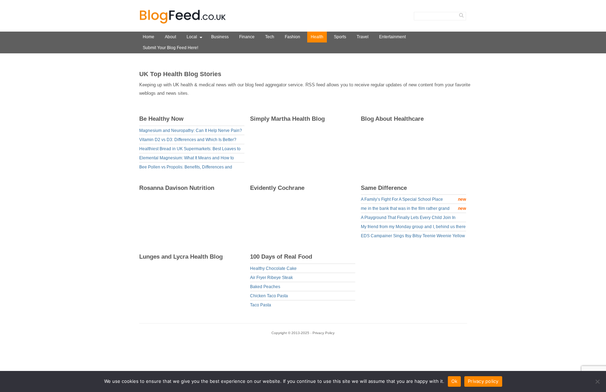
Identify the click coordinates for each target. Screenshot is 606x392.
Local (192, 36)
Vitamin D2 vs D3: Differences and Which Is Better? (187, 139)
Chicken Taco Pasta (269, 295)
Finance (247, 36)
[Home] (183, 23)
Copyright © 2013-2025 (290, 333)
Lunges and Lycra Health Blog (181, 256)
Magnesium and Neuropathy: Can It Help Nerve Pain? (190, 130)
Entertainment (392, 36)
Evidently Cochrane (277, 188)
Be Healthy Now (161, 118)
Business (220, 36)
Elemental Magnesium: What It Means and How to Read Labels (186, 158)
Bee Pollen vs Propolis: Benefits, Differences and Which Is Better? (185, 168)
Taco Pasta (260, 305)
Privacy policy (483, 381)
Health (317, 36)
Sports (340, 36)
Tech (269, 36)
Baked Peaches (265, 286)
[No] (597, 381)
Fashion (292, 36)
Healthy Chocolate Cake (273, 268)
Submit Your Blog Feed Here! (170, 47)
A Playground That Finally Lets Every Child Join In (408, 217)
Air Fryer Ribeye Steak (271, 277)
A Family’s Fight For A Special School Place (413, 199)
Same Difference (384, 188)
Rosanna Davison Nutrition (176, 188)
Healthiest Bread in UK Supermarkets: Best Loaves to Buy (190, 149)
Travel (363, 36)
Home (148, 36)
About (170, 36)
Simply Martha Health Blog (287, 118)
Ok (454, 381)
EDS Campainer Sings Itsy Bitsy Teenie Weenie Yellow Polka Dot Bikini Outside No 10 (413, 236)
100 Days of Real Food (281, 256)
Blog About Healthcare (392, 118)
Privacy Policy (323, 333)
